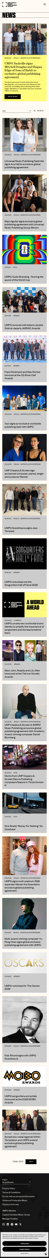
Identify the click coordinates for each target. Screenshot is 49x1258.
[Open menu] (45, 5)
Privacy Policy (8, 1188)
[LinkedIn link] (7, 1224)
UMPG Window (9, 1210)
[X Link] (20, 1224)
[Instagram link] (3, 1224)
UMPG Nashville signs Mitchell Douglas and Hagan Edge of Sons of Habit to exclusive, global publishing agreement (23, 70)
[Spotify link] (12, 1224)
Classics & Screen (10, 1204)
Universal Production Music (14, 1200)
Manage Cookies (10, 1218)
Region (4, 1180)
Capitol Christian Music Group (16, 1214)
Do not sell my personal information (18, 1196)
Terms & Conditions (11, 1192)
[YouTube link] (16, 1224)
